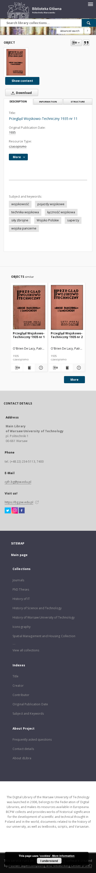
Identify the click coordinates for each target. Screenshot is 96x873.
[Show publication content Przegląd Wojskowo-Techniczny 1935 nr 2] (67, 368)
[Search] (89, 23)
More (74, 380)
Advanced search (70, 31)
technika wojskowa (25, 212)
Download (23, 93)
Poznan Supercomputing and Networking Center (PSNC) (50, 865)
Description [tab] (18, 101)
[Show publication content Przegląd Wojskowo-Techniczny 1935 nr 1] (29, 368)
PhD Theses (21, 589)
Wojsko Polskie (48, 220)
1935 (12, 132)
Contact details (23, 749)
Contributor (21, 695)
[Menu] (90, 4)
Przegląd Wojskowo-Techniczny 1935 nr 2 (67, 335)
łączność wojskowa (61, 212)
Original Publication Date (30, 704)
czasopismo (18, 146)
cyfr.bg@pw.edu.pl (18, 482)
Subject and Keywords (28, 713)
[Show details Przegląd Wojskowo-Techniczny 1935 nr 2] (78, 368)
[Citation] (86, 42)
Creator (18, 685)
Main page (19, 555)
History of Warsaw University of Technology (44, 617)
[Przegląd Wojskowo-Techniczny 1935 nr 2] (67, 307)
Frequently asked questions (32, 739)
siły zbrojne (19, 220)
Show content (22, 81)
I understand (49, 861)
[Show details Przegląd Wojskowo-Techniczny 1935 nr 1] (40, 368)
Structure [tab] (78, 101)
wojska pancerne (23, 228)
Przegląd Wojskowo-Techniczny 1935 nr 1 (29, 335)
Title (16, 676)
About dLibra (22, 758)
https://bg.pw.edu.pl (19, 502)
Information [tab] (48, 101)
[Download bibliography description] (17, 368)
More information (63, 856)
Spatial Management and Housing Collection (44, 636)
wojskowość (20, 204)
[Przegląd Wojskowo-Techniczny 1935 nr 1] (29, 307)
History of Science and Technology (37, 608)
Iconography (22, 627)
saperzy (73, 220)
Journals (18, 580)
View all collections (26, 650)
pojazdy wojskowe (50, 204)
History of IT (21, 599)
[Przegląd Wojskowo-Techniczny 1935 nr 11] (16, 62)
